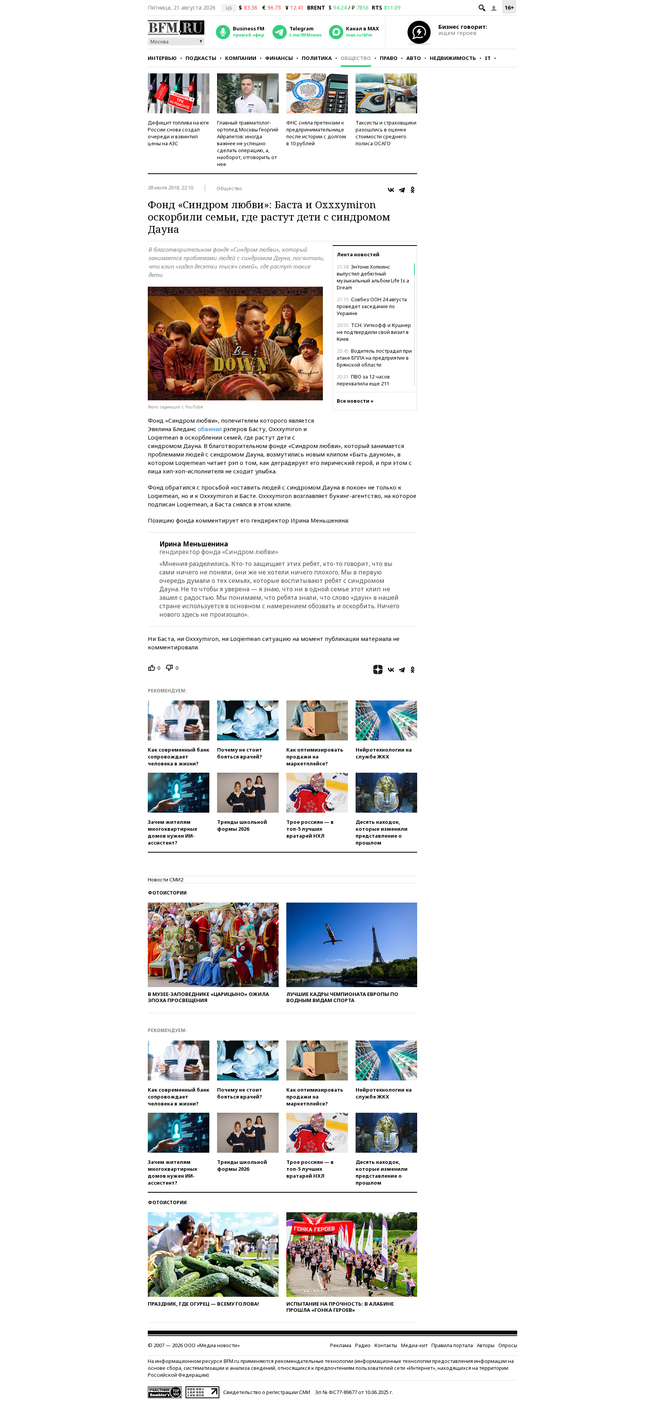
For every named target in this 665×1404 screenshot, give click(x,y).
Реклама (340, 1345)
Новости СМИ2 (165, 879)
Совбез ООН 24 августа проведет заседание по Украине (372, 306)
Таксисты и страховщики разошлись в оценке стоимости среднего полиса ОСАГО (386, 133)
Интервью (162, 58)
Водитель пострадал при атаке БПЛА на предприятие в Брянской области (374, 357)
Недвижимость (453, 58)
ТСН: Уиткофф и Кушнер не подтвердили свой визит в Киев (374, 332)
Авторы (486, 1345)
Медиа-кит (414, 1345)
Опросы (507, 1345)
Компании (240, 58)
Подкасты (200, 58)
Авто (413, 58)
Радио (363, 1345)
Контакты (385, 1345)
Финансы (279, 58)
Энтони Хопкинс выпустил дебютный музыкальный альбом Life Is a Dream (373, 277)
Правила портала (452, 1345)
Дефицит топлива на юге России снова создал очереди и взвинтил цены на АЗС (178, 133)
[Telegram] (401, 189)
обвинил (210, 429)
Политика (317, 58)
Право (389, 58)
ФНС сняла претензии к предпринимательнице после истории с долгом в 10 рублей (316, 133)
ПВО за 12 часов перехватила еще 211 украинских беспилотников (370, 383)
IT (488, 58)
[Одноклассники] (412, 189)
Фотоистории (167, 893)
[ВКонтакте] (391, 189)
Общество (356, 58)
